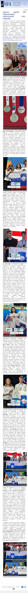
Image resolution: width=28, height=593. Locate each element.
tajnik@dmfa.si (9, 586)
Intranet (17, 586)
